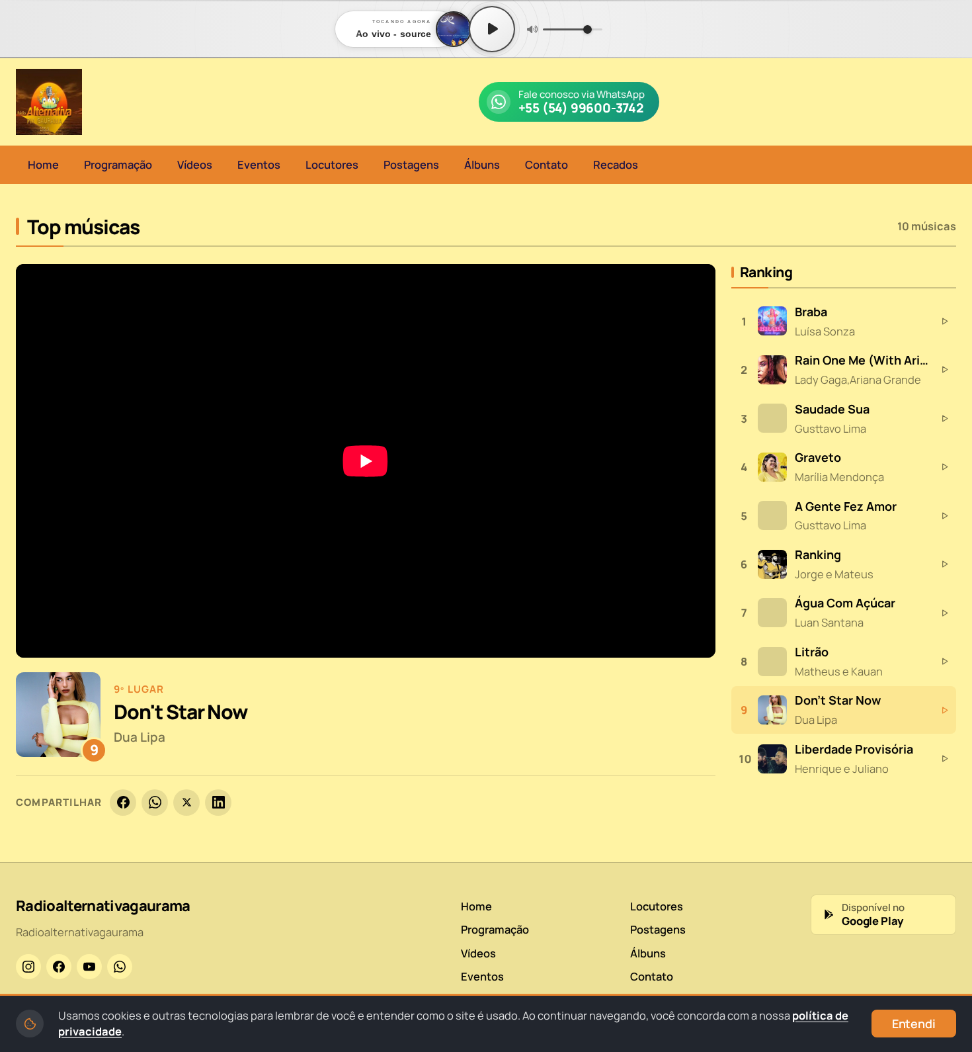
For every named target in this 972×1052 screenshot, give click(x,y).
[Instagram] (28, 966)
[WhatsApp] (155, 802)
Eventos (258, 164)
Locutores (331, 164)
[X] (186, 802)
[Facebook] (123, 802)
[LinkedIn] (218, 802)
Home (43, 164)
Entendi (914, 1023)
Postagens (411, 164)
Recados (615, 164)
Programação (118, 164)
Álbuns (482, 164)
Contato (546, 164)
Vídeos (194, 164)
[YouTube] (89, 966)
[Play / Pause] (492, 29)
